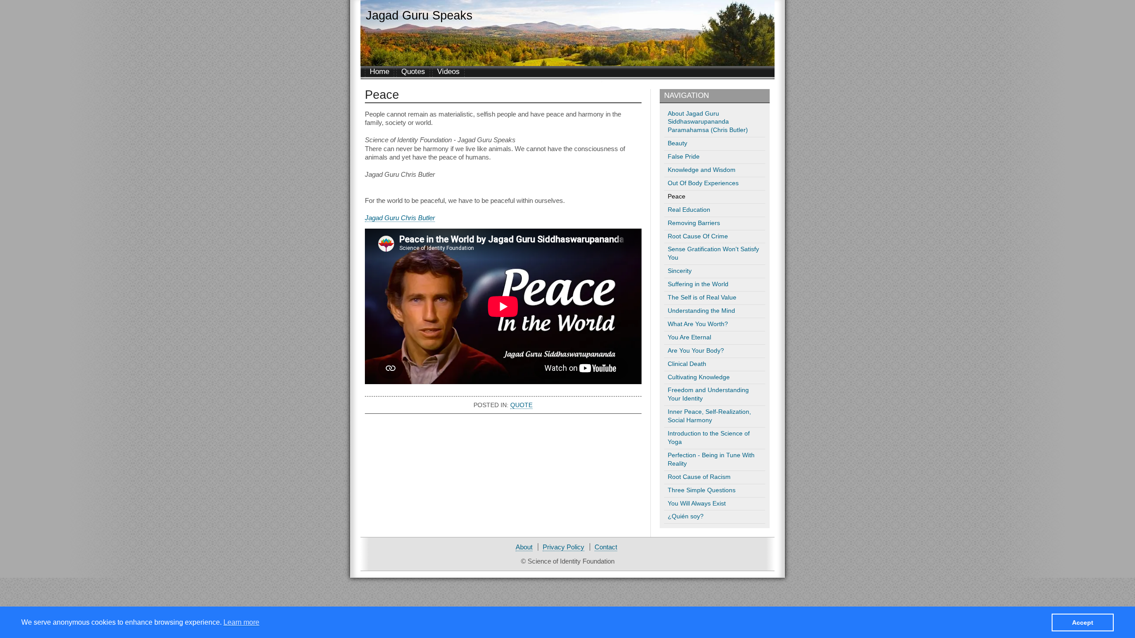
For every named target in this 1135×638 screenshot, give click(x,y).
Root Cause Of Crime (698, 236)
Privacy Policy (563, 547)
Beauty (677, 143)
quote (521, 405)
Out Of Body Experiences (703, 183)
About (524, 547)
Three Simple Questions (702, 490)
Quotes (413, 71)
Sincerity (680, 271)
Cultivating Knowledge (699, 377)
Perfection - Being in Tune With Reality (711, 459)
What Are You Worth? (698, 324)
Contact (606, 547)
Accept (1082, 622)
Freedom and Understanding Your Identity (708, 394)
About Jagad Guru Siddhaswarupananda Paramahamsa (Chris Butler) (708, 122)
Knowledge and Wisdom (702, 170)
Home (379, 71)
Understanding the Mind (701, 310)
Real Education (689, 209)
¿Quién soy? (686, 516)
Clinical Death (687, 364)
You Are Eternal (689, 337)
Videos (448, 71)
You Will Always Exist (697, 503)
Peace (676, 196)
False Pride (684, 156)
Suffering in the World (698, 284)
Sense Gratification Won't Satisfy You (713, 253)
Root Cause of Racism (699, 477)
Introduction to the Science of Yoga (709, 437)
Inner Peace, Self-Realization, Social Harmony (709, 416)
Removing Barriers (694, 223)
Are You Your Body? (696, 350)
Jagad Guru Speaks (419, 15)
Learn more (241, 622)
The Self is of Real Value (702, 297)
